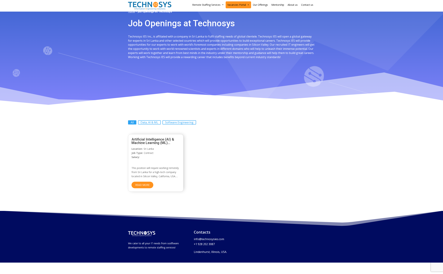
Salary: (136, 157)
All (132, 122)
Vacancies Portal (236, 4)
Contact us (307, 4)
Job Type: (137, 153)
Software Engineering (179, 122)
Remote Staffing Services (206, 4)
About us (293, 4)
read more (142, 185)
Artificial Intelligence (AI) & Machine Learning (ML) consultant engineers (153, 142)
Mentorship (277, 4)
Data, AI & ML (149, 122)
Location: (137, 148)
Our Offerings (260, 4)
